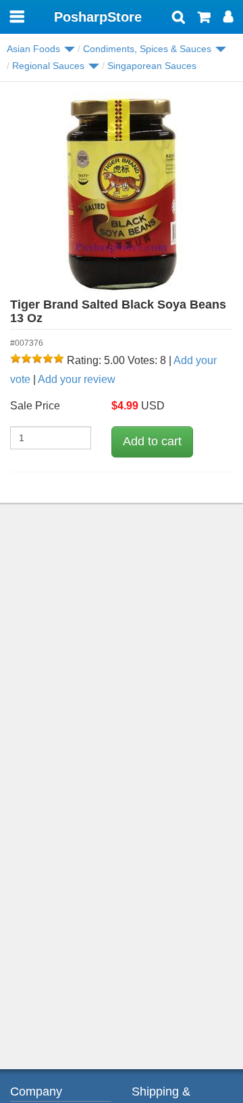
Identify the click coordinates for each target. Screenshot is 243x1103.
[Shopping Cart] (204, 18)
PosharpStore (98, 16)
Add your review (76, 379)
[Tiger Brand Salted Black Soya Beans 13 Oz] (121, 193)
